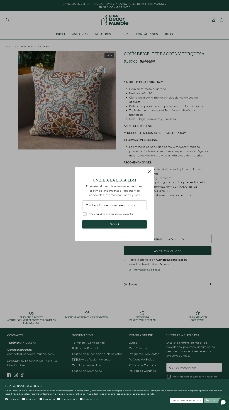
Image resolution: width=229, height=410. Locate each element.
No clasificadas (69, 399)
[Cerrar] (149, 172)
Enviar (114, 224)
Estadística (49, 399)
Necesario (14, 399)
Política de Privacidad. (86, 393)
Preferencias (90, 399)
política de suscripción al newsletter (115, 214)
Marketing (31, 399)
